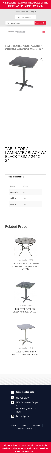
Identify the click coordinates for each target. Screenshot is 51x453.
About (24, 425)
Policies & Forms (25, 428)
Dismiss (33, 451)
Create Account (21, 11)
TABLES (26, 46)
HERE (39, 5)
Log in (33, 11)
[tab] (25, 177)
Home (7, 46)
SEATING (16, 46)
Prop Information (16, 177)
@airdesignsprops (24, 416)
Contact (36, 425)
